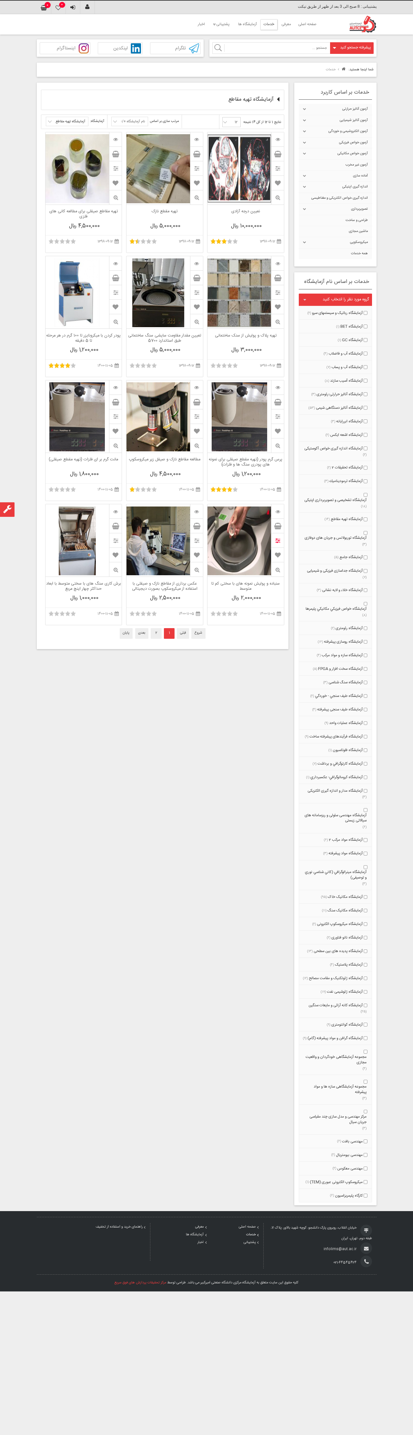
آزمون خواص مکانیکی (352, 153)
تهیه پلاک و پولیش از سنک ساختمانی (246, 336)
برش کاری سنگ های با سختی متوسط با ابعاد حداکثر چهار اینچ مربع (83, 586)
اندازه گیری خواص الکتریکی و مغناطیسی (339, 198)
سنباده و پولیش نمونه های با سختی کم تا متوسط (245, 586)
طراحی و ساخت (357, 220)
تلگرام (180, 48)
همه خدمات (359, 253)
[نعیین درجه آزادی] (277, 139)
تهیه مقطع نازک (164, 212)
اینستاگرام (66, 48)
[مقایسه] (277, 168)
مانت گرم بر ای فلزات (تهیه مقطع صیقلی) (83, 460)
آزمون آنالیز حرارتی (355, 109)
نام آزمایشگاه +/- (133, 122)
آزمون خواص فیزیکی (353, 143)
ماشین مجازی (358, 231)
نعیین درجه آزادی (245, 212)
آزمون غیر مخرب (357, 165)
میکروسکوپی (359, 242)
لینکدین (120, 48)
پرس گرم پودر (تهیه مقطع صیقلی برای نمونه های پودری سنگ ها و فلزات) (245, 462)
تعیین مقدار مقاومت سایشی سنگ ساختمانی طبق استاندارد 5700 (164, 338)
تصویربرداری (359, 209)
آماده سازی (360, 176)
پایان (126, 633)
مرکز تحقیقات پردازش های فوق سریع (140, 1283)
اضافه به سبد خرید (277, 154)
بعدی (141, 633)
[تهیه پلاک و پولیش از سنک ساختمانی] (277, 263)
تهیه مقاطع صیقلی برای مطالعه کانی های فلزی (83, 214)
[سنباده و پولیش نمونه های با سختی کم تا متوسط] (277, 511)
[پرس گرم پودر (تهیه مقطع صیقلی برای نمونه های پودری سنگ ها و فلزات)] (277, 387)
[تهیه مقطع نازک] (196, 139)
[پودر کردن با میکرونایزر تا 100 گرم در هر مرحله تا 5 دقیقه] (115, 263)
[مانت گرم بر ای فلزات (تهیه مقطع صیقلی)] (115, 387)
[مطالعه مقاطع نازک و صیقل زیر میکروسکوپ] (196, 387)
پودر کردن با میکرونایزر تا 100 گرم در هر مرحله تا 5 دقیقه (83, 338)
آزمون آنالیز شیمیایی (354, 120)
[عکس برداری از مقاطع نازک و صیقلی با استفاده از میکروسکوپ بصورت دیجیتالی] (196, 511)
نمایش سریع (277, 197)
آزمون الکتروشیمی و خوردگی (348, 131)
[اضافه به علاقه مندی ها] (278, 183)
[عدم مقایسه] (277, 540)
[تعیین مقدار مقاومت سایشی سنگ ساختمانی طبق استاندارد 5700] (196, 263)
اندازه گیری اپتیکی (355, 187)
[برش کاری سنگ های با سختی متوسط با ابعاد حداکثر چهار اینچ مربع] (115, 511)
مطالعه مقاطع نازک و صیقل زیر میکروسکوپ (164, 460)
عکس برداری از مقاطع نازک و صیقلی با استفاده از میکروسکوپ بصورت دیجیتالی (164, 586)
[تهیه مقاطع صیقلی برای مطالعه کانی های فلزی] (115, 139)
